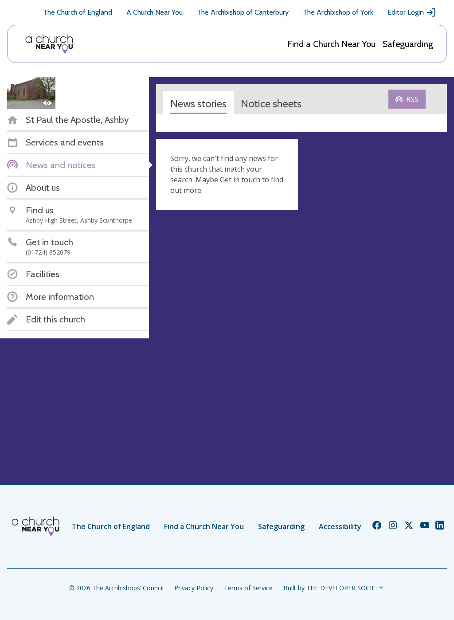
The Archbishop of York (338, 12)
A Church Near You (154, 12)
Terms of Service (248, 588)
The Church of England (77, 12)
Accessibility (340, 526)
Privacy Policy (193, 588)
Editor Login (405, 12)
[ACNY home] (49, 44)
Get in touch (240, 179)
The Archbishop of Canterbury (243, 12)
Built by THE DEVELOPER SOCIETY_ (334, 588)
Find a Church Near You (331, 44)
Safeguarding (408, 44)
